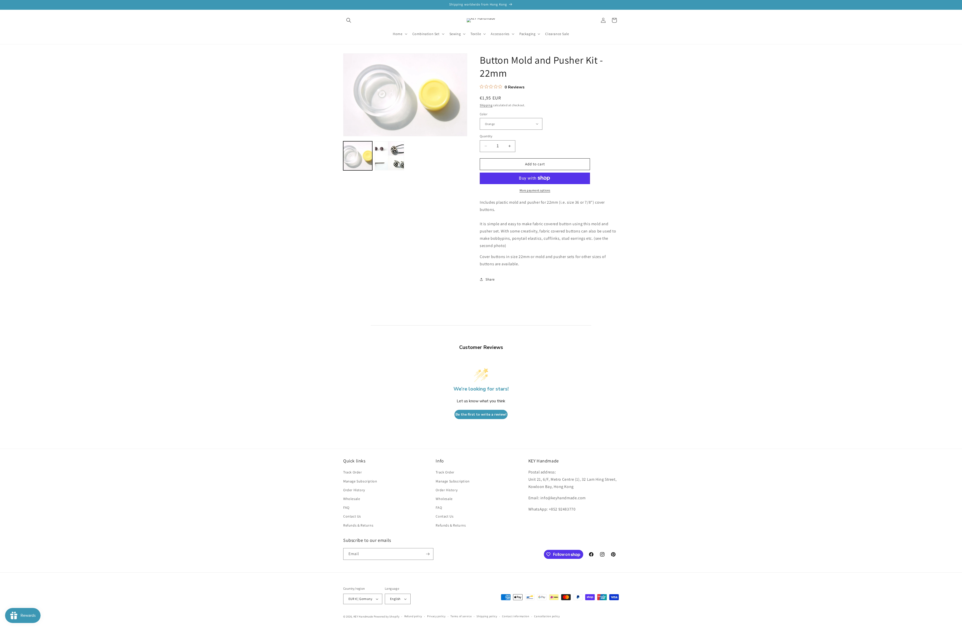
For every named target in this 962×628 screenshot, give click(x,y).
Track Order (352, 472)
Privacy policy (436, 616)
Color (483, 114)
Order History (354, 490)
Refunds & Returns (358, 525)
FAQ (346, 507)
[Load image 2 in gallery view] (389, 155)
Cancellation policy (547, 616)
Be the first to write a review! (481, 414)
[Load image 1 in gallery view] (357, 155)
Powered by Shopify (387, 616)
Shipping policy (486, 616)
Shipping (486, 105)
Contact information (515, 616)
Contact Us (352, 516)
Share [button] (490, 279)
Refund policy (413, 616)
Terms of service (460, 616)
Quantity (486, 136)
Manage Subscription (360, 481)
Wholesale (351, 498)
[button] (348, 20)
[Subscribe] (427, 554)
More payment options (535, 190)
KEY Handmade (363, 616)
